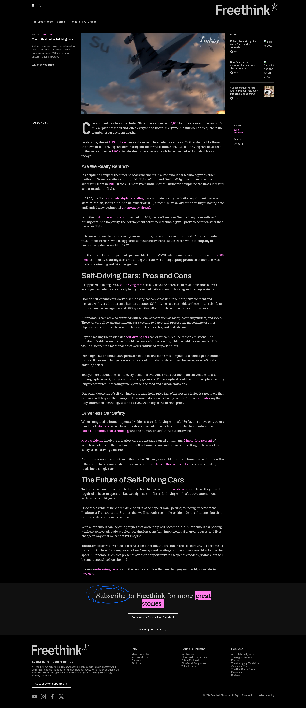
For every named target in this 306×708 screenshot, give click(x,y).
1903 (112, 184)
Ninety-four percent (198, 440)
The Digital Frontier (242, 657)
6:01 (236, 51)
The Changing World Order (245, 663)
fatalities (103, 426)
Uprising (47, 34)
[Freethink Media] (78, 649)
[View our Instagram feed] (43, 696)
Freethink (88, 574)
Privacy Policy (266, 695)
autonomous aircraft (136, 208)
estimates (203, 398)
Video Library (188, 666)
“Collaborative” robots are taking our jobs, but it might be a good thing (244, 91)
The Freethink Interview (194, 657)
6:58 (236, 98)
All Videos (90, 21)
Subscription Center (151, 629)
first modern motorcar (110, 217)
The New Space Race (243, 669)
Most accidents (92, 440)
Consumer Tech (240, 666)
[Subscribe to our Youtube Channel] (34, 696)
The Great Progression (194, 663)
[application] (153, 73)
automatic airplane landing (124, 198)
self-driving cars (130, 285)
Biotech (235, 675)
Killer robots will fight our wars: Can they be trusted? (244, 44)
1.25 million (117, 142)
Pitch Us (136, 663)
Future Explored (190, 660)
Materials (236, 672)
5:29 (236, 73)
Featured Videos (42, 21)
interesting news (107, 569)
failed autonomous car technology (105, 431)
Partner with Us (140, 657)
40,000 (173, 123)
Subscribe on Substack (49, 683)
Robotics (238, 133)
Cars (236, 130)
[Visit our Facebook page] (52, 696)
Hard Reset (187, 654)
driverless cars (180, 489)
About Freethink (140, 654)
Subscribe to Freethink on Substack (153, 617)
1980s (116, 151)
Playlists (74, 21)
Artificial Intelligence (242, 654)
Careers (136, 660)
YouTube (48, 64)
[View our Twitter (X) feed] (61, 696)
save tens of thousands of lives (170, 464)
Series (61, 21)
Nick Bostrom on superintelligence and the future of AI (242, 65)
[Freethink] (247, 9)
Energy (235, 660)
